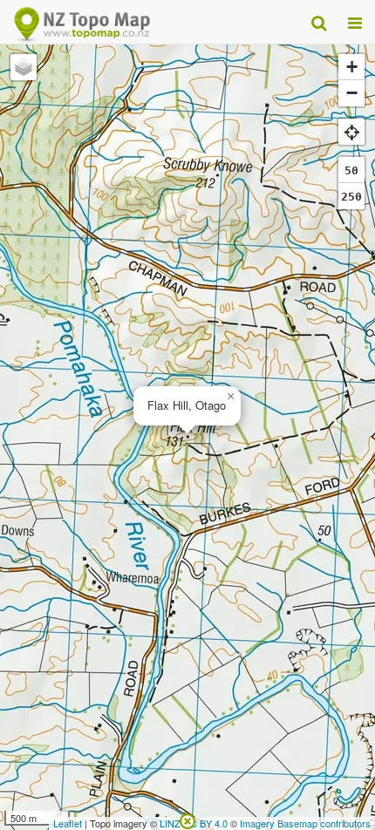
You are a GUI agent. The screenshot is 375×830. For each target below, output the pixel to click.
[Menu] (355, 22)
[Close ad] (187, 820)
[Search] (318, 22)
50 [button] (351, 170)
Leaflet (67, 823)
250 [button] (351, 196)
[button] (230, 396)
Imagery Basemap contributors (305, 823)
